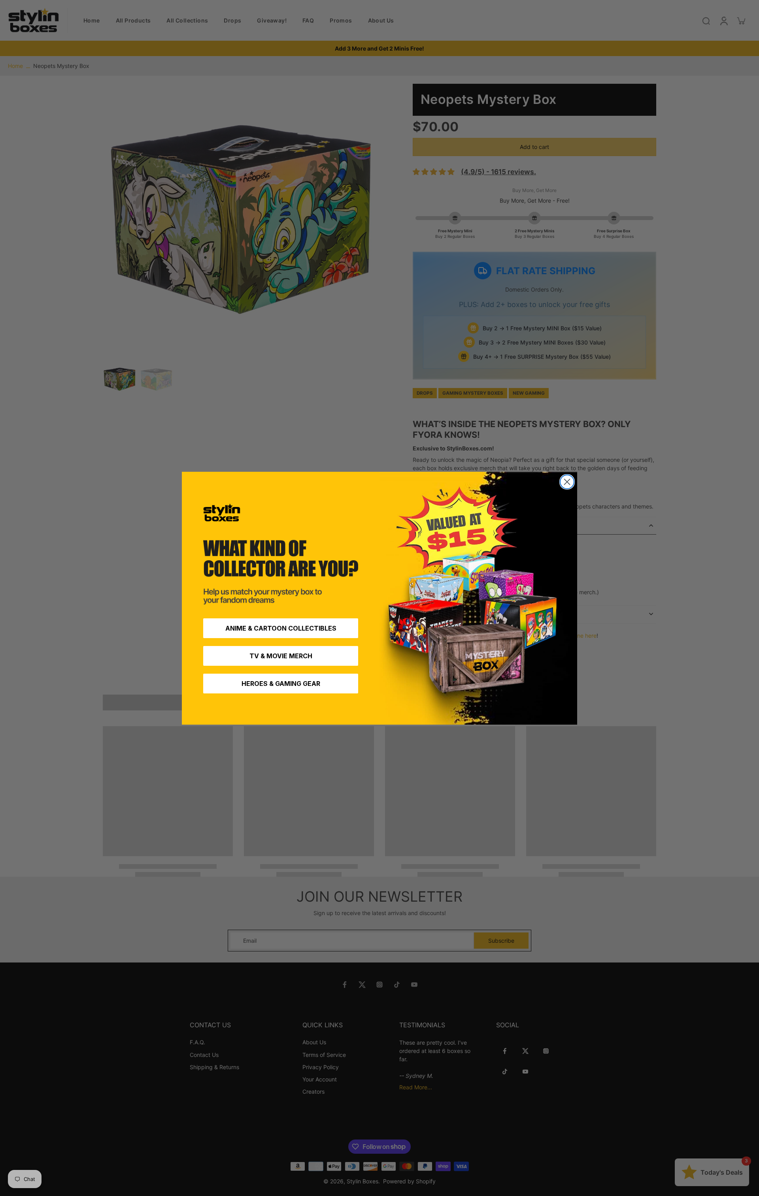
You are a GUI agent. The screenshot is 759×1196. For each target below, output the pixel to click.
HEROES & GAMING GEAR (281, 683)
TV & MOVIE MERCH (280, 656)
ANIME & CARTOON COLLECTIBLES (280, 628)
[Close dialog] (567, 482)
